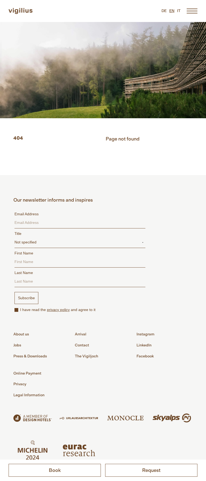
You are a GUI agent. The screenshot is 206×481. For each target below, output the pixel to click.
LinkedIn (144, 345)
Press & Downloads (30, 356)
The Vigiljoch (86, 356)
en (171, 11)
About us (21, 334)
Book (55, 470)
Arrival (80, 334)
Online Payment (27, 373)
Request (151, 470)
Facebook (145, 356)
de (164, 11)
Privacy (19, 384)
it (179, 11)
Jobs (17, 345)
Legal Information (29, 395)
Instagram (145, 334)
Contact (82, 345)
